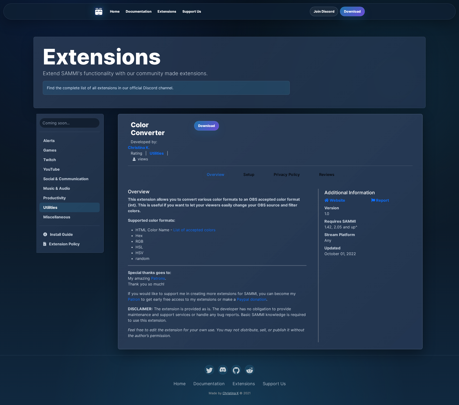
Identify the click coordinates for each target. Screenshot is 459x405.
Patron (134, 299)
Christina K (231, 393)
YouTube (51, 169)
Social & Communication (65, 178)
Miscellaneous (56, 217)
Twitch (49, 159)
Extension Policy (64, 244)
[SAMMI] (98, 11)
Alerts (49, 140)
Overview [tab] (215, 174)
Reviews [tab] (327, 174)
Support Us (191, 11)
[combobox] (69, 123)
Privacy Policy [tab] (287, 174)
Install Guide (61, 234)
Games (49, 150)
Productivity (54, 197)
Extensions (167, 11)
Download (352, 11)
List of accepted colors (194, 229)
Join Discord (324, 11)
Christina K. (139, 147)
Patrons (158, 278)
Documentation (139, 11)
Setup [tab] (248, 174)
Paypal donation (251, 299)
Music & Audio (56, 188)
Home (115, 11)
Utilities (50, 207)
